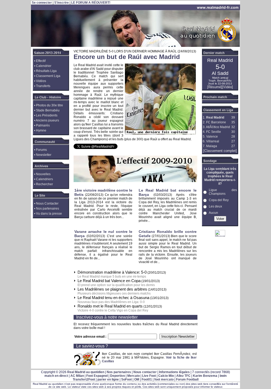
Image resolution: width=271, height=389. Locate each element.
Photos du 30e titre (49, 105)
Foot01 (147, 379)
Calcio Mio (166, 376)
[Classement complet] (220, 151)
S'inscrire (61, 2)
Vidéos (41, 81)
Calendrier (43, 66)
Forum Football (187, 379)
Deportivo (117, 376)
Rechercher (44, 184)
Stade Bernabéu (48, 110)
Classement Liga (48, 76)
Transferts (43, 86)
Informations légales (174, 372)
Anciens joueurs (47, 120)
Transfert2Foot (84, 379)
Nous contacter (145, 372)
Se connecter (42, 2)
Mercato (133, 376)
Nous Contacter (47, 203)
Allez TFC (183, 376)
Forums (41, 150)
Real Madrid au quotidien (85, 372)
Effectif (41, 61)
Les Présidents (46, 115)
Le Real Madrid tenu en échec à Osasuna (113, 297)
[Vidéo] (227, 87)
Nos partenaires (47, 208)
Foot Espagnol (97, 376)
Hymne (41, 130)
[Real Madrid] (135, 46)
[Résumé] (214, 87)
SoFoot (126, 379)
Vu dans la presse (49, 213)
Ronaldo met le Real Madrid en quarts (110, 306)
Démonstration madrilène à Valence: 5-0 (112, 272)
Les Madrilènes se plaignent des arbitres (112, 289)
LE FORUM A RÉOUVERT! (90, 2)
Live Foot (149, 376)
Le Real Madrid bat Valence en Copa (109, 280)
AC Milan (77, 376)
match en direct (56, 376)
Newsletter (43, 155)
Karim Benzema (205, 376)
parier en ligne (108, 379)
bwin (223, 376)
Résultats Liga (46, 71)
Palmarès (43, 125)
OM (136, 379)
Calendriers (44, 179)
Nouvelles (43, 174)
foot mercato (164, 379)
